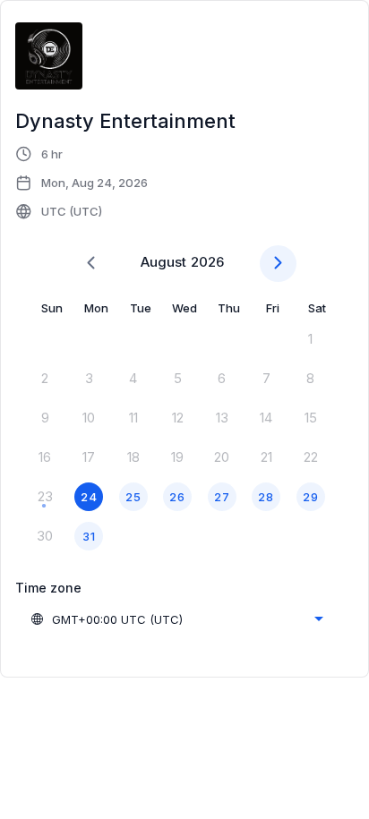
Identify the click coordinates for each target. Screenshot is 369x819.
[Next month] (278, 263)
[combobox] (176, 619)
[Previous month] (91, 263)
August (163, 261)
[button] (82, 183)
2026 (207, 261)
